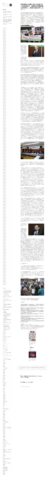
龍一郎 (4, 474)
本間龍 (4, 413)
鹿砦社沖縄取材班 (5, 468)
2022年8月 (4, 99)
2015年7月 (4, 223)
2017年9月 (4, 185)
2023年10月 (4, 79)
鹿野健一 (4, 471)
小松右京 (4, 392)
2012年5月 (4, 277)
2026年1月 (4, 39)
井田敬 (4, 366)
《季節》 (4, 302)
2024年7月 (4, 66)
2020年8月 (4, 134)
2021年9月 (4, 115)
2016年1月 (4, 214)
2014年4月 (4, 243)
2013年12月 (4, 249)
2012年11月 (4, 268)
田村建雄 (4, 436)
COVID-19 (4, 332)
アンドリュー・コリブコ (6, 343)
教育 (3, 405)
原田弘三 (4, 379)
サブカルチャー (5, 348)
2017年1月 (4, 197)
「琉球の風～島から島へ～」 (7, 329)
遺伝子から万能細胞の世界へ (7, 458)
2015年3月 (4, 229)
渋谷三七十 (4, 426)
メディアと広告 (5, 357)
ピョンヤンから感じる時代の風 (7, 352)
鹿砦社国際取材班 (5, 467)
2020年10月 (4, 131)
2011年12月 (4, 284)
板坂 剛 (4, 416)
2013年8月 (4, 255)
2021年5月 (4, 121)
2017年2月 (4, 195)
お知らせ (4, 345)
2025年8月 (4, 47)
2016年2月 (4, 213)
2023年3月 (4, 89)
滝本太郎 (4, 429)
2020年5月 (4, 138)
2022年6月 (4, 102)
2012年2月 (4, 281)
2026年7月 (4, 31)
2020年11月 (4, 130)
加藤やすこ (4, 375)
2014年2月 (4, 246)
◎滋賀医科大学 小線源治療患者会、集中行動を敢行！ (29, 313)
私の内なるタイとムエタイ (6, 443)
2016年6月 (4, 207)
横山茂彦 (4, 420)
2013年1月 (4, 265)
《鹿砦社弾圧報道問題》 (6, 326)
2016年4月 (4, 210)
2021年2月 (4, 125)
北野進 (4, 376)
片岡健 (4, 430)
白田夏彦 (4, 439)
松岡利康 (4, 414)
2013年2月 (4, 264)
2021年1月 (4, 127)
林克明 (4, 417)
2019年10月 (4, 149)
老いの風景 (4, 446)
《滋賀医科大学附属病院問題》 (7, 319)
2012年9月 (4, 271)
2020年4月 (4, 140)
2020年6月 (4, 137)
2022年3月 (4, 106)
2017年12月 (4, 181)
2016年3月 (4, 211)
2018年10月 (4, 166)
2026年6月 (4, 32)
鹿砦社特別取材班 (5, 470)
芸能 (3, 448)
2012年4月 (4, 278)
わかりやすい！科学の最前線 (7, 359)
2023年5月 (4, 86)
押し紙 (4, 404)
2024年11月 (4, 60)
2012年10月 (4, 269)
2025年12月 (4, 41)
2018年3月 (4, 176)
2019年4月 (4, 157)
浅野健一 (4, 424)
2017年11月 (4, 182)
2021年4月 (4, 122)
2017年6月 (4, 189)
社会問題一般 (4, 440)
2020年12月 (4, 128)
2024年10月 (4, 61)
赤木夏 (4, 454)
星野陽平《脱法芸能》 (6, 408)
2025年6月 (4, 50)
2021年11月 (4, 112)
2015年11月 (4, 217)
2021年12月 (4, 111)
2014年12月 (4, 233)
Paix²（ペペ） (5, 339)
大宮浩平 (4, 388)
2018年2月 (4, 178)
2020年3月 (4, 141)
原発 (3, 381)
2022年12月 (4, 93)
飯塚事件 (4, 464)
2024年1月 (4, 74)
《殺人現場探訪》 (5, 318)
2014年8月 (4, 239)
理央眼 (4, 433)
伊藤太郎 (4, 372)
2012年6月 (4, 275)
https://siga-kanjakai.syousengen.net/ (32, 298)
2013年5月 (4, 259)
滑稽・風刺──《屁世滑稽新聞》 (7, 427)
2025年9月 (4, 45)
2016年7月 (4, 205)
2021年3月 (4, 124)
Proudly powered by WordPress (25, 386)
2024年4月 (4, 70)
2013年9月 (4, 253)
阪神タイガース (5, 461)
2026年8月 (4, 29)
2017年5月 (4, 191)
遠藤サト (4, 457)
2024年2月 (4, 73)
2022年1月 (4, 109)
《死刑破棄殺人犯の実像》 (6, 315)
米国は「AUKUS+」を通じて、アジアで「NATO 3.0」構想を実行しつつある (7, 12)
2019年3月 (4, 159)
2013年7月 (4, 256)
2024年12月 (4, 58)
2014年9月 (4, 237)
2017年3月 (4, 194)
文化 (3, 407)
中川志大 (4, 362)
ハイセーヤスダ (5, 351)
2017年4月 (4, 192)
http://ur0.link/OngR (34, 299)
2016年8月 (4, 204)
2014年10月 (4, 236)
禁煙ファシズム (5, 442)
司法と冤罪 (4, 382)
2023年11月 (4, 77)
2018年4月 (4, 175)
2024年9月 (4, 63)
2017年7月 (4, 188)
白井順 (4, 437)
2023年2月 (4, 90)
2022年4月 (4, 105)
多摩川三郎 (4, 385)
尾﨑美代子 (4, 397)
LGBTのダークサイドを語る (6, 336)
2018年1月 (4, 179)
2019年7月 (4, 153)
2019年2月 (4, 160)
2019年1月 (4, 162)
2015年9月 (4, 220)
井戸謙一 (4, 365)
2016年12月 (4, 198)
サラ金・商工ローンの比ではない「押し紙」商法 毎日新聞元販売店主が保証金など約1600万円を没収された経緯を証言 (7, 20)
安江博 (4, 391)
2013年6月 (4, 258)
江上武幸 (4, 423)
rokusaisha (28, 367)
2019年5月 (4, 156)
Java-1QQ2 (4, 333)
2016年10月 (4, 201)
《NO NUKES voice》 (6, 293)
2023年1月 (4, 92)
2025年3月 (4, 54)
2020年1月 (4, 144)
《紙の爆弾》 (4, 321)
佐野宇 (4, 373)
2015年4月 (4, 227)
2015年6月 (4, 224)
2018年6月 (4, 172)
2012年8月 (4, 272)
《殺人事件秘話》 (5, 316)
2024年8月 (4, 64)
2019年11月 (4, 147)
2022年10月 (4, 96)
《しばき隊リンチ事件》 (6, 295)
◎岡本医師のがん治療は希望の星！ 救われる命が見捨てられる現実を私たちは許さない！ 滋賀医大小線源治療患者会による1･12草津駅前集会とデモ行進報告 (32, 311)
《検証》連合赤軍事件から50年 (7, 313)
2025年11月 (4, 42)
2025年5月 (4, 51)
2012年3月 (4, 280)
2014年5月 (4, 242)
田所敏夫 (41, 367)
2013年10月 (4, 252)
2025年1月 (4, 57)
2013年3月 (4, 262)
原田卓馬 (4, 378)
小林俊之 (4, 394)
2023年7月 (4, 83)
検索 (3, 3)
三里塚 (4, 360)
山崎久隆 (4, 398)
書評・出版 (4, 410)
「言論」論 (4, 330)
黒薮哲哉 (4, 473)
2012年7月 (4, 274)
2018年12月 (4, 163)
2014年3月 (4, 245)
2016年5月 (4, 208)
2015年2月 (4, 230)
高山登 (4, 465)
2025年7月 (4, 48)
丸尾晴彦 (4, 363)
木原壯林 (4, 411)
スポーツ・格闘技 (5, 349)
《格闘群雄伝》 (5, 312)
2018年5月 (4, 173)
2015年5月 (4, 226)
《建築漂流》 (4, 305)
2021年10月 (4, 114)
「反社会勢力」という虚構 (6, 327)
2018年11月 (4, 165)
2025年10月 (4, 44)
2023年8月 (4, 82)
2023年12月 (4, 76)
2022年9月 (4, 98)
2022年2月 (4, 108)
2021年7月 (4, 118)
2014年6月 (4, 240)
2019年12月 (4, 146)
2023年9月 (4, 80)
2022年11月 (4, 95)
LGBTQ (4, 335)
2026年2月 (4, 38)
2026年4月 (4, 35)
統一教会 (4, 445)
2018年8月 (4, 169)
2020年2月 (4, 143)
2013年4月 (4, 261)
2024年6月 (4, 67)
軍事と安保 (4, 455)
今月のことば (4, 369)
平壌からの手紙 (5, 401)
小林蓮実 (4, 395)
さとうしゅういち (5, 346)
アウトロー (4, 342)
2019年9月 (4, 150)
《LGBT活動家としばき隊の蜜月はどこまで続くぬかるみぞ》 (7, 292)
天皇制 (4, 389)
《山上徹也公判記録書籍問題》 (7, 304)
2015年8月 (4, 221)
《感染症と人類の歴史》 (6, 309)
